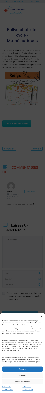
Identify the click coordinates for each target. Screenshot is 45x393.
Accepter (22, 369)
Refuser (22, 375)
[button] (41, 316)
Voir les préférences (22, 382)
